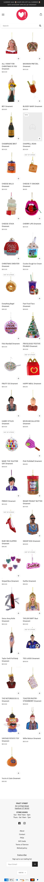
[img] (19, 823)
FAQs (22, 838)
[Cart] (41, 14)
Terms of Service (22, 845)
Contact (22, 834)
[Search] (40, 26)
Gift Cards (22, 841)
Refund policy (22, 848)
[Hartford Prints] (22, 15)
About (22, 831)
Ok (35, 864)
